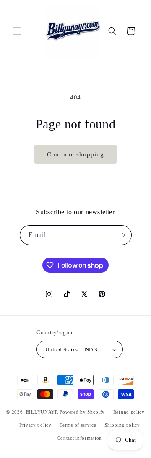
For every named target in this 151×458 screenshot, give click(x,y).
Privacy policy (35, 424)
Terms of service (78, 424)
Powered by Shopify (82, 411)
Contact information (79, 437)
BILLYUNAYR (43, 411)
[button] (17, 31)
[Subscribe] (122, 235)
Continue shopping (75, 154)
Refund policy (129, 411)
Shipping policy (122, 424)
